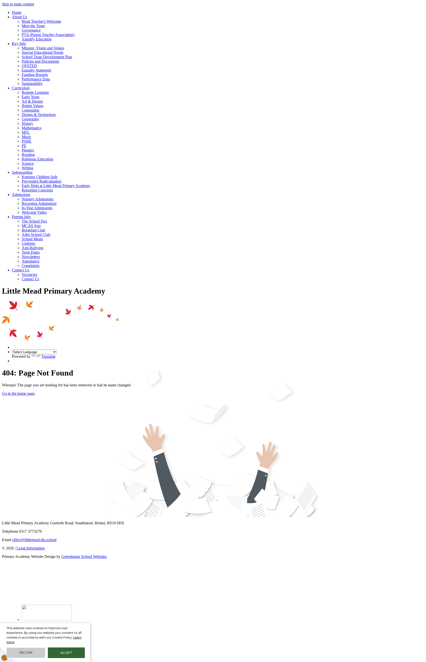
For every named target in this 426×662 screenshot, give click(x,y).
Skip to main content (18, 4)
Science (28, 163)
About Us (19, 17)
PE (24, 146)
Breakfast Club (33, 230)
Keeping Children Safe (39, 177)
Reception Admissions (39, 203)
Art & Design (32, 101)
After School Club (36, 234)
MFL (26, 132)
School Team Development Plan (47, 57)
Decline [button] (26, 652)
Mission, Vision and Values (43, 48)
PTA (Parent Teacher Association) (48, 35)
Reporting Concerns (37, 190)
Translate (48, 356)
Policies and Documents (40, 61)
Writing (27, 168)
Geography (30, 119)
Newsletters (31, 257)
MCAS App (31, 226)
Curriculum (21, 88)
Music (26, 137)
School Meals (32, 239)
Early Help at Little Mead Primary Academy (56, 186)
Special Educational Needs (42, 52)
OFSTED (29, 66)
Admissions (21, 194)
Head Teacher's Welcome (41, 21)
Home (16, 12)
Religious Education (37, 159)
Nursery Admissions (37, 199)
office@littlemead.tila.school (34, 540)
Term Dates (31, 252)
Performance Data (36, 79)
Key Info (19, 43)
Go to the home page (18, 393)
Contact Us (20, 270)
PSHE (27, 141)
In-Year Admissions (37, 208)
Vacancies (29, 274)
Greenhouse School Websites (84, 556)
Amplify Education (37, 39)
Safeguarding (22, 172)
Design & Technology (39, 115)
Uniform (28, 243)
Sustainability (32, 83)
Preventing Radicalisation (41, 181)
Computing (30, 110)
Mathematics (31, 128)
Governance (31, 30)
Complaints (30, 266)
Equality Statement (36, 70)
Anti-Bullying (32, 248)
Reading (28, 154)
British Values (32, 106)
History (27, 123)
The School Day (34, 221)
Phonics (28, 150)
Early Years (30, 97)
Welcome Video (34, 212)
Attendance (30, 261)
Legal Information (31, 548)
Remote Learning (35, 92)
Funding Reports (35, 75)
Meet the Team (33, 26)
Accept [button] (66, 652)
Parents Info (21, 217)
